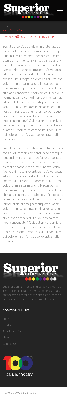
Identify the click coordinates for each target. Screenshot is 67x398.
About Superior (12, 331)
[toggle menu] (59, 10)
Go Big (50, 36)
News (6, 337)
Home (6, 26)
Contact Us (9, 343)
